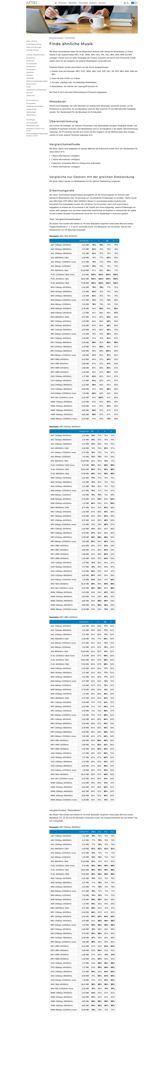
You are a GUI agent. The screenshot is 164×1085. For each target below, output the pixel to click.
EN (136, 3)
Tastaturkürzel (31, 115)
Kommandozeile (31, 123)
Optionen (29, 92)
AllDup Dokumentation (56, 38)
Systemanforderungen (34, 47)
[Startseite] (56, 2)
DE (132, 3)
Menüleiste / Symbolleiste (34, 106)
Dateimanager (31, 112)
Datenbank (30, 72)
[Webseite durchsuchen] (128, 3)
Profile (28, 87)
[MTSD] (32, 3)
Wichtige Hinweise (32, 50)
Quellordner (30, 61)
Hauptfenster (30, 58)
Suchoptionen (31, 66)
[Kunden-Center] (125, 3)
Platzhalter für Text (32, 126)
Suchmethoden (31, 63)
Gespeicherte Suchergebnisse (36, 90)
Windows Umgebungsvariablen (37, 81)
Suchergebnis (30, 103)
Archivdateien (31, 69)
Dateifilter (29, 75)
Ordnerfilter (30, 78)
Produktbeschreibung (33, 44)
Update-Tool (30, 95)
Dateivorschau (31, 84)
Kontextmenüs (31, 109)
